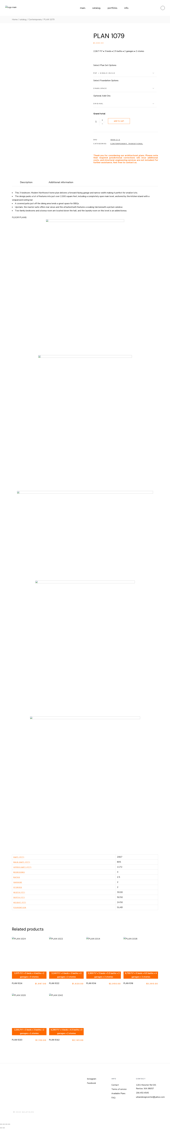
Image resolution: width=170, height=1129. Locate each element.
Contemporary (118, 144)
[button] (94, 59)
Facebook (91, 1083)
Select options (33, 953)
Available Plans (118, 1093)
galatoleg (28, 1112)
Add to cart (119, 121)
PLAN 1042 (54, 1039)
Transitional (135, 144)
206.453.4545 (142, 1092)
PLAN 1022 (54, 983)
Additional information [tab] (61, 182)
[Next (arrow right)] (4, 1127)
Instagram (91, 1079)
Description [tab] (26, 182)
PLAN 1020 (17, 1039)
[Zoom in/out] (1, 1124)
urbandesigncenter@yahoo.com (150, 1097)
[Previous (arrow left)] (1, 1127)
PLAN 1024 (17, 983)
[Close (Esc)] (9, 1124)
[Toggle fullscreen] (4, 1124)
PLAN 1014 (91, 983)
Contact (115, 1085)
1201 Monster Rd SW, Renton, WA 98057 (146, 1087)
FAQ (113, 1097)
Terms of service (119, 1089)
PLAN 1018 (128, 983)
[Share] (6, 1124)
